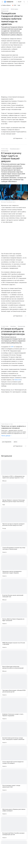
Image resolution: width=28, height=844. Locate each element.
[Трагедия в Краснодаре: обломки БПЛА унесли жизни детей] (14, 685)
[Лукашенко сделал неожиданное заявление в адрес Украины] (14, 566)
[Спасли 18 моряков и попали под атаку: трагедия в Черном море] (14, 542)
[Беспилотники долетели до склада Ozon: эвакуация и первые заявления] (14, 733)
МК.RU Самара (14, 9)
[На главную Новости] (9, 2)
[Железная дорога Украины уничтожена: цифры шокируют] (14, 804)
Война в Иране (7, 5)
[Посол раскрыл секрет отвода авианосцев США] (14, 780)
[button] (14, 192)
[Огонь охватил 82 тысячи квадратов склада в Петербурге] (14, 757)
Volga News (13, 326)
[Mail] (5, 2)
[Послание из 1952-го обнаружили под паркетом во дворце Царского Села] (14, 471)
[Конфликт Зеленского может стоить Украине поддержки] (14, 709)
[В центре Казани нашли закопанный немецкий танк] (14, 590)
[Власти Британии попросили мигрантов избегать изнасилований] (14, 661)
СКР (12, 346)
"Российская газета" (14, 148)
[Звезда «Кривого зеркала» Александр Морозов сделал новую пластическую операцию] (14, 495)
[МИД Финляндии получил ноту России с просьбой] (14, 638)
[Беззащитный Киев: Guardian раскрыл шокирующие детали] (14, 828)
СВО (15, 5)
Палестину (17, 379)
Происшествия (4, 11)
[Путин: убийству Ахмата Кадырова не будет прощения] (14, 614)
